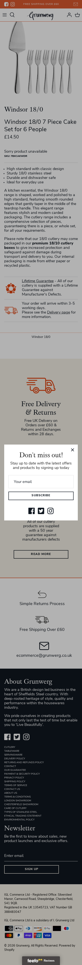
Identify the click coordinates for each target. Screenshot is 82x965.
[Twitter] (41, 511)
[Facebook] (31, 511)
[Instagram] (50, 511)
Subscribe (41, 495)
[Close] (72, 450)
